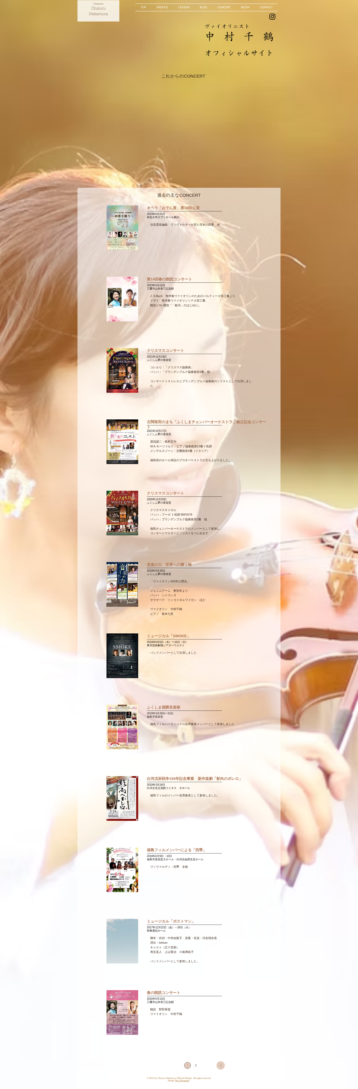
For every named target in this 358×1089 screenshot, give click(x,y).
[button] (162, 7)
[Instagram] (272, 17)
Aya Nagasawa (182, 1080)
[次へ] (220, 1065)
